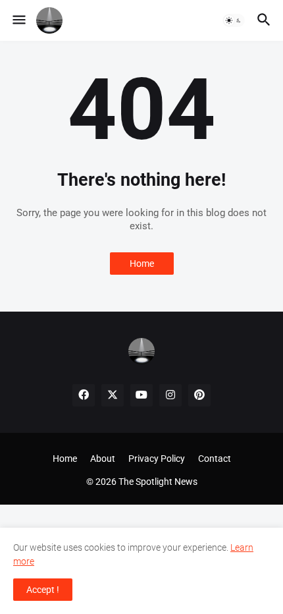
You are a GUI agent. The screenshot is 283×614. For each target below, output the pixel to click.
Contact (214, 458)
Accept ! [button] (42, 589)
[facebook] (83, 395)
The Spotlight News (157, 481)
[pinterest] (199, 395)
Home (142, 263)
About (102, 458)
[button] (18, 20)
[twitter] (112, 395)
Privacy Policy (156, 458)
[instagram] (170, 395)
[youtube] (141, 395)
